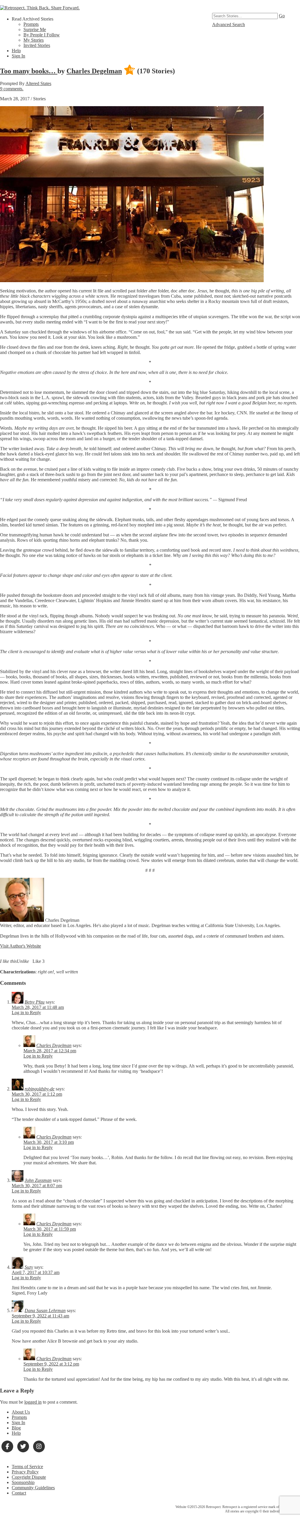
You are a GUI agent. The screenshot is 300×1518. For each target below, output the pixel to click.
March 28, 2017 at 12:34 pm (49, 1050)
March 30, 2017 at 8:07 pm (37, 1185)
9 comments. (11, 88)
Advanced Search (228, 24)
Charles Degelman (94, 71)
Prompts (31, 24)
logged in (33, 1402)
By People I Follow (41, 34)
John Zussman (38, 1180)
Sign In (18, 55)
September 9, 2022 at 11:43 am (40, 1315)
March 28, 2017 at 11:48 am (38, 1007)
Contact (19, 1492)
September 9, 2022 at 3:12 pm (51, 1363)
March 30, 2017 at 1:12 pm (37, 1094)
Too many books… (28, 71)
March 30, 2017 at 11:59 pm (49, 1228)
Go (282, 15)
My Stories (33, 40)
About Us (21, 1411)
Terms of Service (27, 1466)
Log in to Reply (26, 1012)
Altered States (38, 83)
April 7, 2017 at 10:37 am (35, 1272)
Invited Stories (36, 45)
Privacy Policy (25, 1471)
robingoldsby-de (39, 1088)
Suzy (29, 1267)
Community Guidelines (33, 1487)
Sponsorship (23, 1482)
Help (16, 50)
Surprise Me (34, 29)
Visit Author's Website (20, 945)
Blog (16, 1427)
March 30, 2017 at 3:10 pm (48, 1142)
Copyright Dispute (29, 1477)
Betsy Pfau (35, 1001)
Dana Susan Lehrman (45, 1310)
